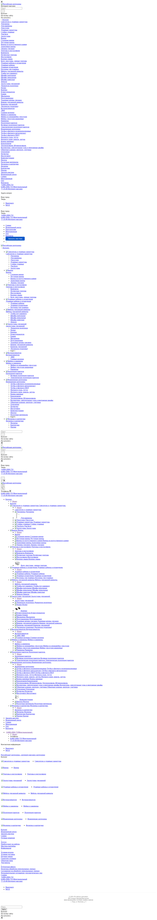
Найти (4, 909)
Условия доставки (8, 854)
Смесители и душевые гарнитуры (28, 510)
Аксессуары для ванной (24, 600)
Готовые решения (8, 838)
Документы (5, 863)
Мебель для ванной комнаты (26, 584)
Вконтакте (10, 203)
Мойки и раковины (22, 644)
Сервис (4, 836)
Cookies (4, 875)
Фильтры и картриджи (23, 710)
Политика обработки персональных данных (18, 869)
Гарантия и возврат (8, 858)
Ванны (17, 534)
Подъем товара (7, 856)
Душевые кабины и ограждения (27, 572)
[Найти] (3, 11)
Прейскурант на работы (10, 844)
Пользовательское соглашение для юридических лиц (21, 873)
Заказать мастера (7, 834)
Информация (6, 848)
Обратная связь (7, 861)
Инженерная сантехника (24, 666)
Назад (14, 501)
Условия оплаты (7, 852)
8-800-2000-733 (7, 185)
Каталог (13, 503)
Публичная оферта (8, 867)
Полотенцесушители (23, 656)
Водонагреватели (21, 633)
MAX (8, 205)
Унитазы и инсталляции (24, 551)
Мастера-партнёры (8, 846)
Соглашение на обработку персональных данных (20, 871)
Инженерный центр (9, 832)
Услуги (3, 842)
